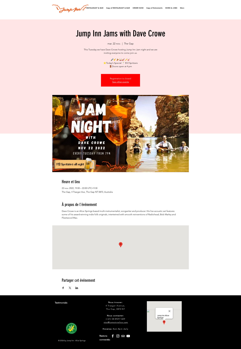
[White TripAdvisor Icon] (123, 336)
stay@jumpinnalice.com (116, 322)
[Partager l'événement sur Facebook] (63, 288)
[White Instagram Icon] (118, 336)
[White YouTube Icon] (128, 336)
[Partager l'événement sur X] (70, 288)
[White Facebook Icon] (113, 336)
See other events (120, 82)
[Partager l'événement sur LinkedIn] (76, 288)
